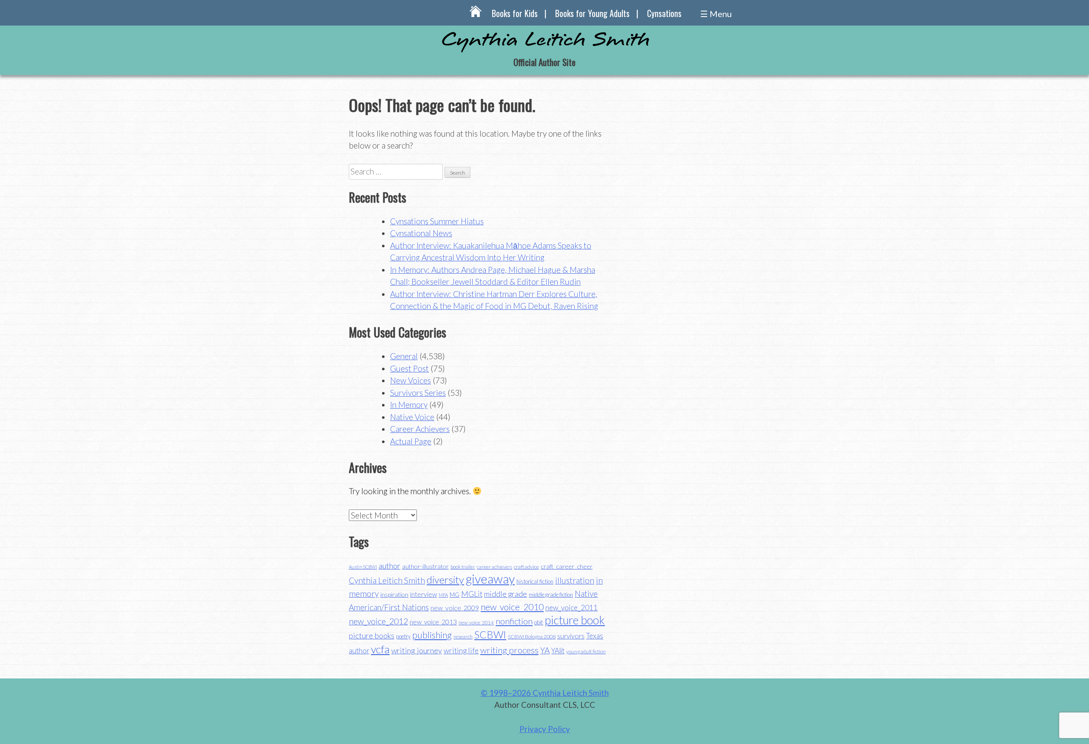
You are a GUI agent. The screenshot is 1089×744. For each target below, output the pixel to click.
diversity (445, 579)
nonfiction (514, 621)
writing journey (416, 650)
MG (454, 594)
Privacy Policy (544, 729)
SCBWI (490, 635)
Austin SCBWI (363, 566)
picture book (575, 620)
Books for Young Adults (592, 13)
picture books (371, 635)
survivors (570, 636)
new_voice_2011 (571, 607)
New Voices (410, 380)
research (463, 636)
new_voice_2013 (433, 622)
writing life (461, 650)
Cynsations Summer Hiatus (437, 221)
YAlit (557, 651)
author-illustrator (425, 566)
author (389, 565)
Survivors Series (418, 393)
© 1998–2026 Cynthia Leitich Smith (545, 693)
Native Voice (412, 417)
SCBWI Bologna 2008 (532, 636)
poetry (403, 636)
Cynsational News (421, 233)
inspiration (394, 594)
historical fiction (534, 581)
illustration (574, 580)
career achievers (494, 566)
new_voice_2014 (476, 622)
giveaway (490, 578)
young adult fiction (586, 651)
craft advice (526, 567)
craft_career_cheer (567, 566)
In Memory (409, 404)
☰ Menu (716, 14)
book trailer (462, 567)
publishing (432, 635)
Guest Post (409, 368)
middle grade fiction (551, 594)
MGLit (471, 593)
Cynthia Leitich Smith (387, 580)
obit (538, 622)
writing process (509, 650)
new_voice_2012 (378, 621)
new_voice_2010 (512, 606)
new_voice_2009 (454, 608)
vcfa (380, 649)
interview (423, 594)
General (404, 356)
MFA (443, 595)
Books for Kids (515, 13)
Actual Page (410, 441)
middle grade (505, 593)
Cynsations (664, 13)
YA (545, 650)
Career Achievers (420, 429)
